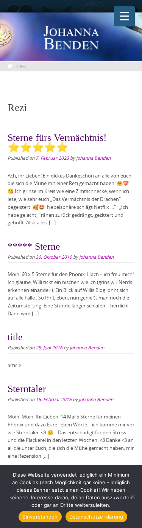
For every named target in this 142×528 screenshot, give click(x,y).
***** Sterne (34, 246)
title (15, 337)
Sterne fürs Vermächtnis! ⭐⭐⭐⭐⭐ (57, 142)
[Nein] (132, 496)
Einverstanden (40, 517)
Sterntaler (27, 388)
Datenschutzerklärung (96, 517)
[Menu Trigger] (124, 16)
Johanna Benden (93, 158)
